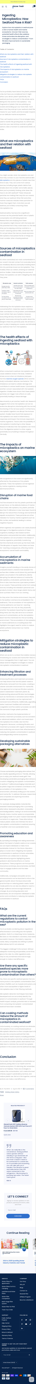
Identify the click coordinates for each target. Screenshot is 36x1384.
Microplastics (5, 180)
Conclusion (4, 82)
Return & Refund (7, 1332)
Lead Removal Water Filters (8, 1292)
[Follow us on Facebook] (22, 1320)
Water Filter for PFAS (8, 1307)
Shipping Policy (6, 1326)
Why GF (22, 1284)
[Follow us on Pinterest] (22, 1324)
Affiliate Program (25, 1297)
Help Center (6, 1323)
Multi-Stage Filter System (7, 1303)
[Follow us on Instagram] (30, 1320)
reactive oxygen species (15, 379)
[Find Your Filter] (6, 6)
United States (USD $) (9, 1362)
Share (2, 1095)
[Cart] (33, 6)
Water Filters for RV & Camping (8, 1287)
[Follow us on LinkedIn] (22, 1328)
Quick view (7, 1135)
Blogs (21, 1288)
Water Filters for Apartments (7, 1282)
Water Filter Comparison (6, 1297)
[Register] (29, 1355)
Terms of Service (7, 1338)
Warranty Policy (7, 1335)
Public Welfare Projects (6, 1319)
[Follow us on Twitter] (26, 1320)
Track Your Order (7, 1310)
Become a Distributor (27, 1300)
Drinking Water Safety (12, 1092)
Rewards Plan (24, 1294)
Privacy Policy (6, 1329)
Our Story (23, 1281)
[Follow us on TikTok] (30, 1324)
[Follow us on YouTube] (26, 1324)
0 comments (29, 1089)
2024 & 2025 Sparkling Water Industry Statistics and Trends (14, 1262)
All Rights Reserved (17, 1368)
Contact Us (23, 1291)
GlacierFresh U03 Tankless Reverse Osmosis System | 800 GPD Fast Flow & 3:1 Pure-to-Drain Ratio (18, 1126)
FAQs (2, 79)
